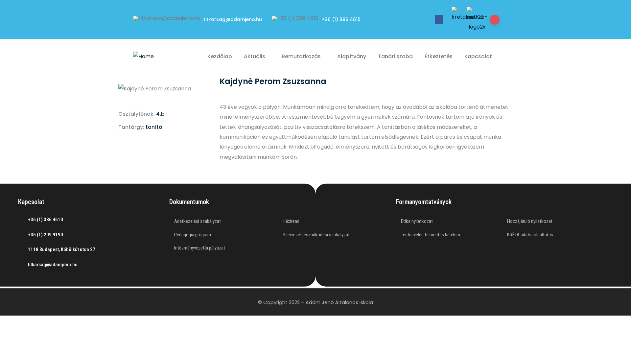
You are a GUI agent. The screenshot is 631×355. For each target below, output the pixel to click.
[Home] (143, 56)
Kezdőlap (219, 56)
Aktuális (254, 56)
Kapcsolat (478, 56)
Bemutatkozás (301, 56)
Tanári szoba (395, 56)
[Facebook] (439, 19)
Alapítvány (351, 56)
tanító (154, 127)
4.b (160, 114)
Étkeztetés (439, 56)
